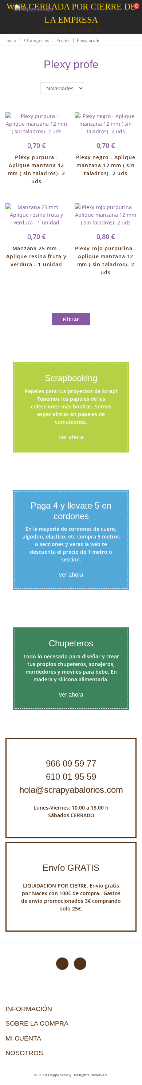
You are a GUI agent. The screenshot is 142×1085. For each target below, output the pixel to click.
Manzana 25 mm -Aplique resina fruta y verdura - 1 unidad (36, 256)
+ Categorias (36, 40)
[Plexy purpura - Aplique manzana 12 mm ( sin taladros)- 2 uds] (36, 123)
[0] (132, 11)
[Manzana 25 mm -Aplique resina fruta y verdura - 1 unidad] (36, 214)
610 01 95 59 (71, 777)
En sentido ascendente (96, 88)
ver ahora (71, 437)
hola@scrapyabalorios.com (71, 790)
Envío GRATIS (71, 868)
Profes (63, 40)
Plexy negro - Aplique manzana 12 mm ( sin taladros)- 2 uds (105, 165)
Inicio (10, 40)
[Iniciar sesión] (109, 10)
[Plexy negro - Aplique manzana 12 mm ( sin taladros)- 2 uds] (106, 123)
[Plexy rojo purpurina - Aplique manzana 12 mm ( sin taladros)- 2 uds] (106, 214)
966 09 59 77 (71, 763)
